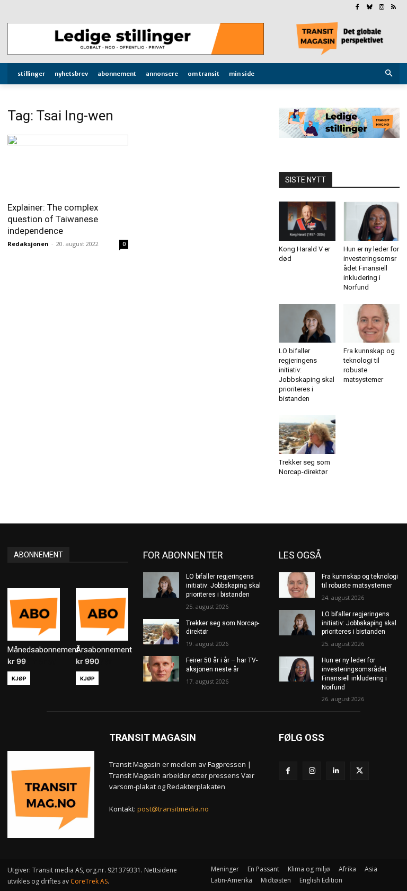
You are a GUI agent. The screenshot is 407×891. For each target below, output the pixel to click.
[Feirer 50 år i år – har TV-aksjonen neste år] (161, 669)
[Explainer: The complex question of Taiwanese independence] (67, 165)
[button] (389, 74)
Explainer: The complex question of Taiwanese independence (52, 219)
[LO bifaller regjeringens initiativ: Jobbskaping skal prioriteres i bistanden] (307, 323)
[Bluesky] (370, 8)
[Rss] (393, 8)
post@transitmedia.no (173, 809)
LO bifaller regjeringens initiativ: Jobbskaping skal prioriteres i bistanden (223, 585)
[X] (359, 771)
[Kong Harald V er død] (307, 221)
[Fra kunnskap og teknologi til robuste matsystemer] (371, 323)
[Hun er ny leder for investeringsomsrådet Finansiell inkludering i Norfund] (371, 221)
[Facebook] (357, 8)
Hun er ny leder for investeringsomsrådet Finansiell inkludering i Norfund (371, 268)
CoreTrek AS (89, 881)
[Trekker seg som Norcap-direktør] (307, 434)
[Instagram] (381, 8)
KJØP (19, 678)
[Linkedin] (335, 771)
